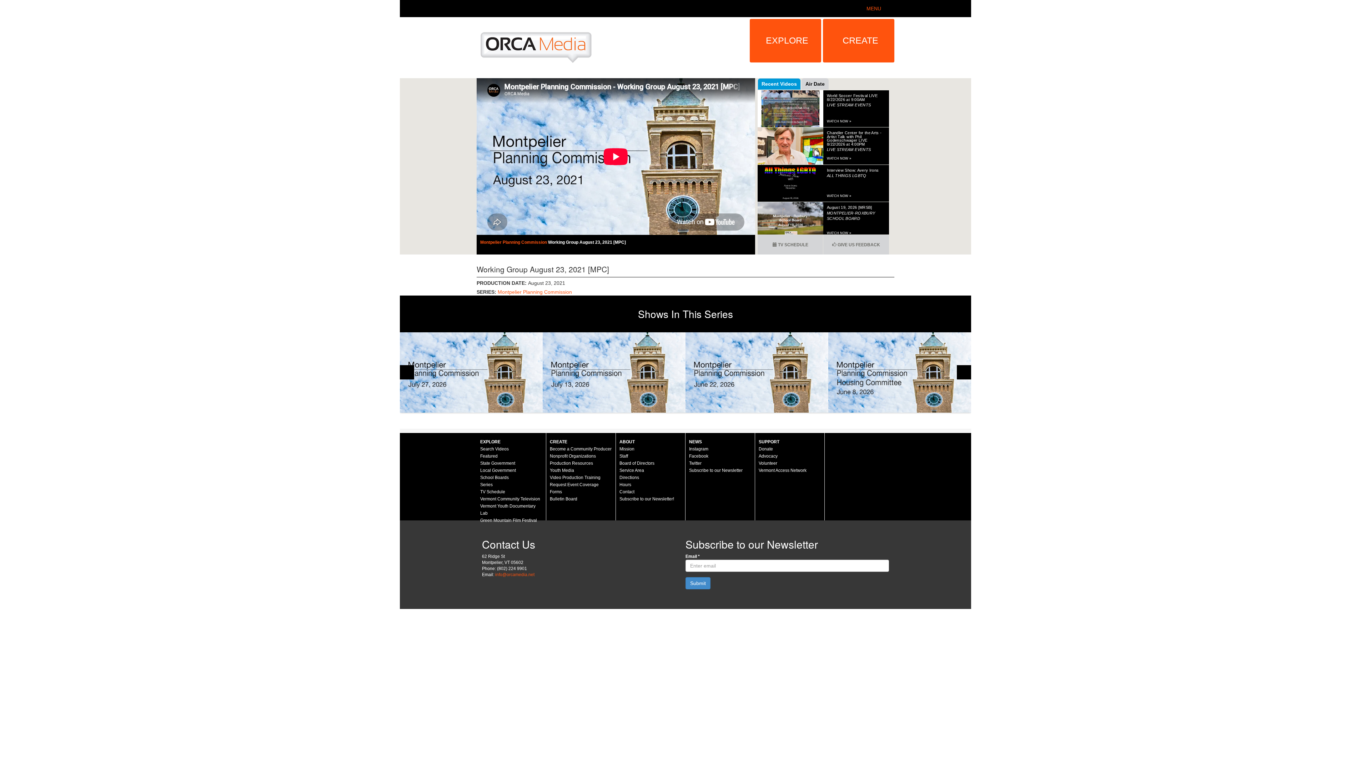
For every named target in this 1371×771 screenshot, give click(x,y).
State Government (497, 463)
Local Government (498, 470)
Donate (766, 449)
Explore (787, 40)
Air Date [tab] (815, 84)
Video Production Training (575, 477)
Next (964, 372)
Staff (623, 456)
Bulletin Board (563, 499)
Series (486, 484)
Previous (407, 372)
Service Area (631, 470)
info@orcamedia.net (514, 574)
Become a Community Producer (581, 449)
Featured (489, 456)
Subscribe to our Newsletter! (646, 499)
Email (693, 556)
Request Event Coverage (574, 484)
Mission (626, 449)
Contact (626, 491)
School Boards (494, 477)
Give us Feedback (858, 244)
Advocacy (768, 456)
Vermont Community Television (510, 499)
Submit (698, 583)
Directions (629, 477)
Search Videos (494, 449)
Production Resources (571, 463)
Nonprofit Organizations (573, 456)
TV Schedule (792, 244)
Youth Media (562, 470)
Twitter (695, 463)
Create (860, 40)
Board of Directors (636, 463)
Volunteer (768, 463)
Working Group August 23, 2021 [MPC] (587, 242)
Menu (874, 8)
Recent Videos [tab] (779, 84)
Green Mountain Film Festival (508, 520)
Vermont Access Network (783, 470)
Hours (625, 484)
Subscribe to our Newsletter (716, 470)
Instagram (698, 449)
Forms (556, 491)
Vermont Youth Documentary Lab (508, 510)
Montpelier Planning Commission (514, 242)
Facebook (698, 456)
